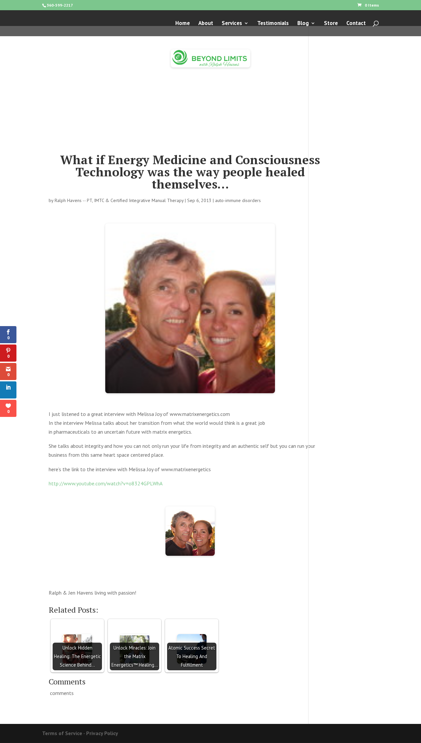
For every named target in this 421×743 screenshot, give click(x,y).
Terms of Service (62, 733)
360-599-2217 (60, 5)
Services (232, 24)
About (205, 24)
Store (331, 24)
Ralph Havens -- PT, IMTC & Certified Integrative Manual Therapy (119, 200)
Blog (303, 24)
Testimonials (273, 24)
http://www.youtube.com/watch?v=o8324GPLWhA (105, 483)
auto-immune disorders (238, 200)
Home (182, 24)
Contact (356, 24)
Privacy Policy (102, 733)
